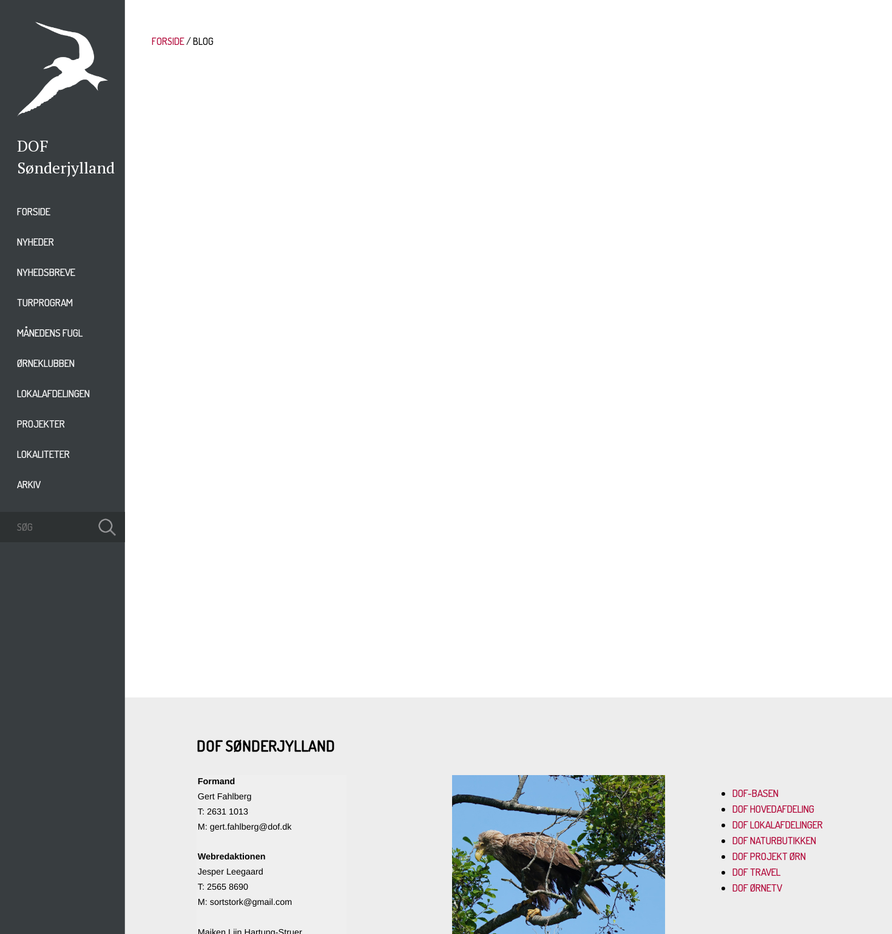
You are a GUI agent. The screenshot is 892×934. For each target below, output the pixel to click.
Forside (33, 211)
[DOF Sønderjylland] (62, 113)
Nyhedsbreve (46, 272)
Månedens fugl (50, 332)
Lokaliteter (43, 454)
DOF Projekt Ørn (769, 856)
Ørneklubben (46, 363)
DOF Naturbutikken (774, 840)
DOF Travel (756, 871)
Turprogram (45, 302)
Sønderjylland (66, 167)
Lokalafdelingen (53, 393)
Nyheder (35, 241)
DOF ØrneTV (757, 887)
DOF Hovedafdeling (773, 808)
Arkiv (29, 484)
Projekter (41, 423)
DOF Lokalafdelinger (777, 824)
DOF (33, 145)
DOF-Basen (755, 793)
